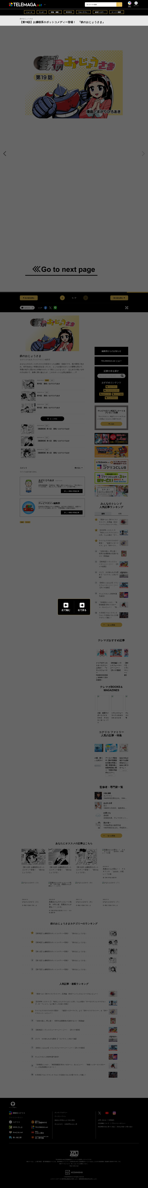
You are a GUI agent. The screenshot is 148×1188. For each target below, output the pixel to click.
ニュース (29, 12)
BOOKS (69, 12)
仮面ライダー (99, 12)
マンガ (41, 12)
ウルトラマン (83, 12)
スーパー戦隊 (116, 12)
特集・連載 (55, 12)
